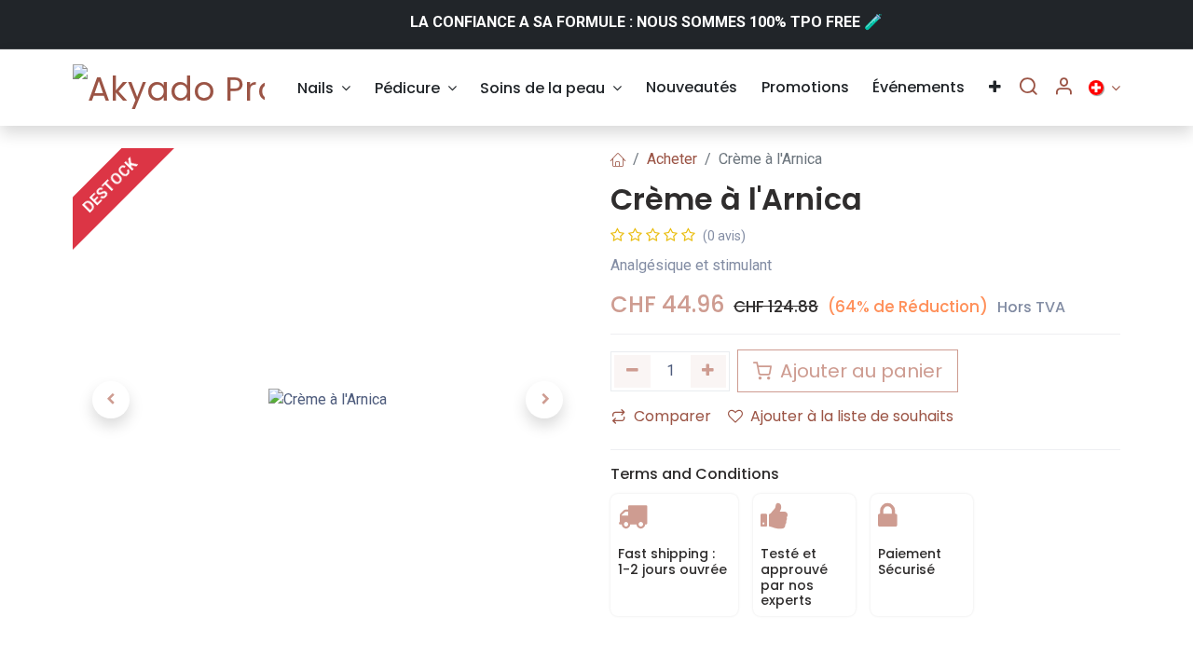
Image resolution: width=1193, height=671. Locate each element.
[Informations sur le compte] (1063, 87)
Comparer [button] (672, 416)
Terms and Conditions (694, 474)
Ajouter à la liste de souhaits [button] (851, 416)
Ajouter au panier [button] (858, 371)
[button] (111, 399)
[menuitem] (324, 88)
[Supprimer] (632, 371)
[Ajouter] (709, 371)
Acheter (672, 159)
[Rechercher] (1028, 87)
